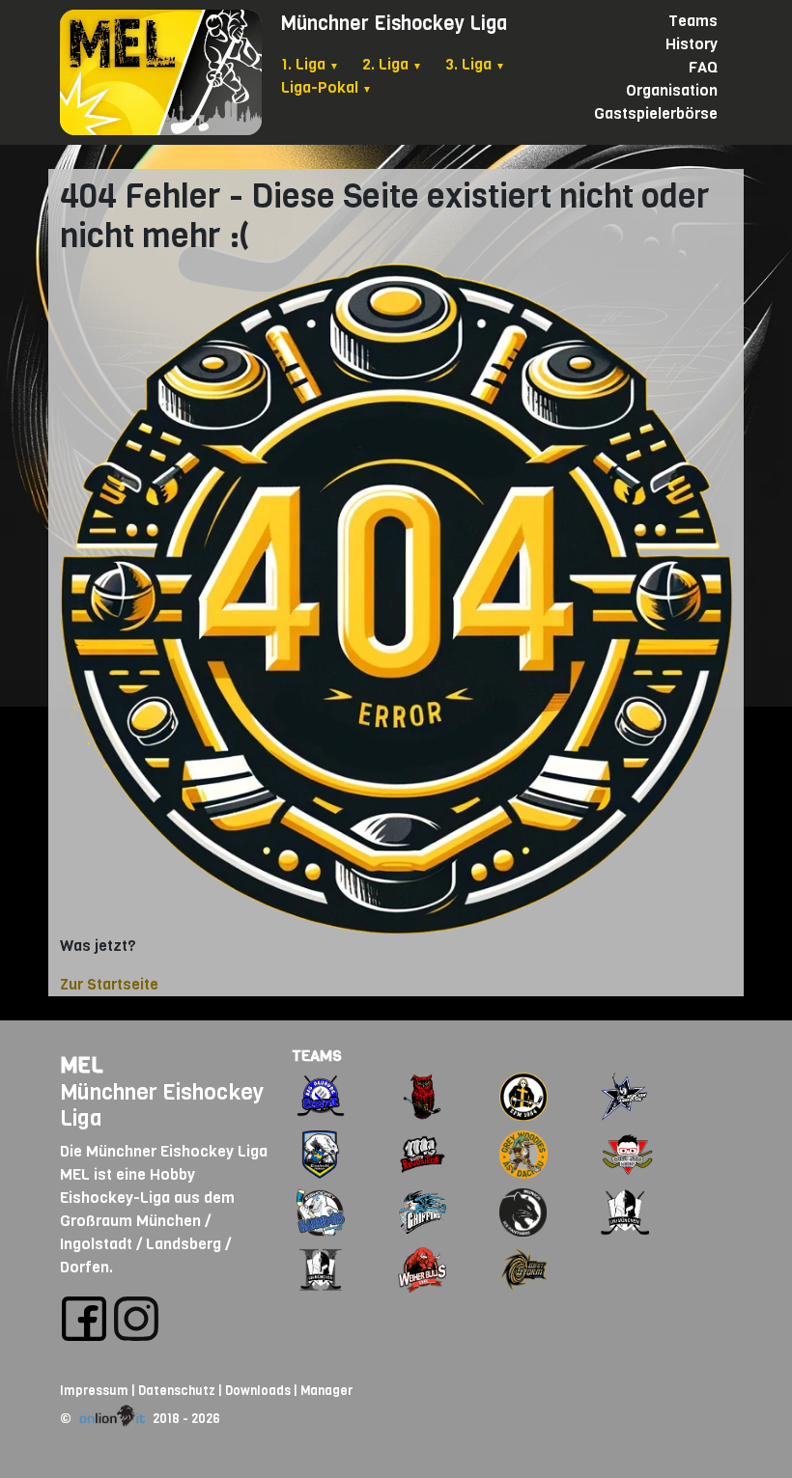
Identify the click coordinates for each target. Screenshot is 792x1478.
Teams (693, 21)
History (691, 44)
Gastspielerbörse (656, 113)
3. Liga (475, 64)
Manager (326, 1390)
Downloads (258, 1390)
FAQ (703, 67)
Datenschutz (176, 1390)
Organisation (672, 90)
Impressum (94, 1390)
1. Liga (310, 64)
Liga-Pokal (326, 87)
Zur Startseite (109, 984)
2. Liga (392, 64)
